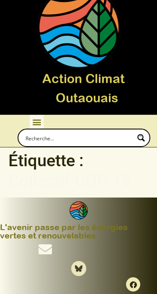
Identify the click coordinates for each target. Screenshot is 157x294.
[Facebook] (133, 284)
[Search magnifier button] (141, 138)
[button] (37, 122)
